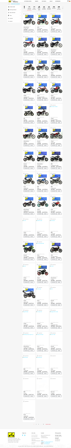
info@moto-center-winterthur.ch (47, 441)
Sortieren (14, 18)
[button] (2, 446)
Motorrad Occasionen (15, 3)
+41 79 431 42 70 (46, 443)
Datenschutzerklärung (35, 438)
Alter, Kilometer (15, 12)
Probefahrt (26, 31)
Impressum (34, 442)
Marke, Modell (15, 6)
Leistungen (44, 1)
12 (43, 424)
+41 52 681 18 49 (47, 442)
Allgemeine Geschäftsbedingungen (36, 440)
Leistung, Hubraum (15, 9)
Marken (36, 1)
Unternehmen (57, 1)
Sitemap (33, 443)
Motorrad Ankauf (35, 435)
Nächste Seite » (48, 424)
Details (31, 31)
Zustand (14, 21)
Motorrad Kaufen (27, 1)
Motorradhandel (34, 436)
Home (9, 3)
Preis (15, 15)
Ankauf (51, 1)
